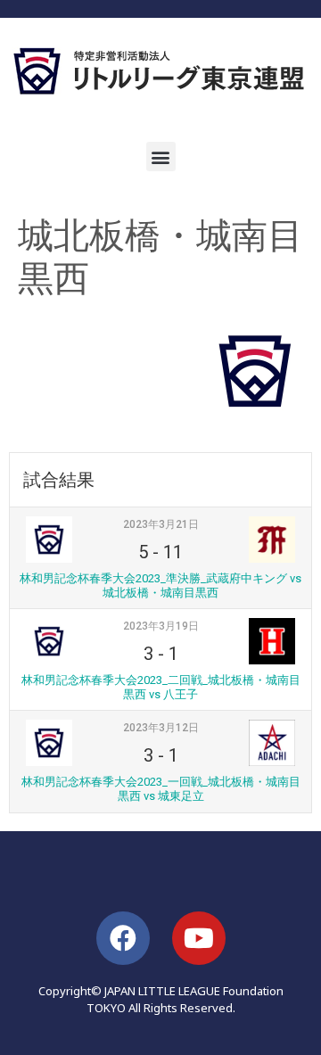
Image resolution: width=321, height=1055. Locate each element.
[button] (161, 156)
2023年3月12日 (161, 727)
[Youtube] (199, 938)
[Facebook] (123, 938)
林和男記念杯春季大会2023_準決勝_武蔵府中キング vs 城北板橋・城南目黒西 (160, 585)
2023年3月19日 (161, 626)
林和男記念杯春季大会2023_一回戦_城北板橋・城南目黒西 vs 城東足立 (160, 789)
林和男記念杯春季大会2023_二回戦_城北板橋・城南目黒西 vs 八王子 (160, 687)
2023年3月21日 (161, 524)
